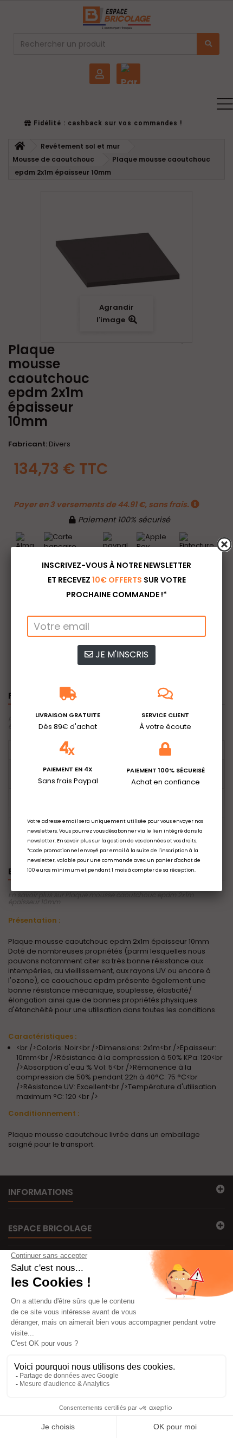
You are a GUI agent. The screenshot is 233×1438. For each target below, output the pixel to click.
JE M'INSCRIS (120, 654)
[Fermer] (224, 544)
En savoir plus (74, 841)
